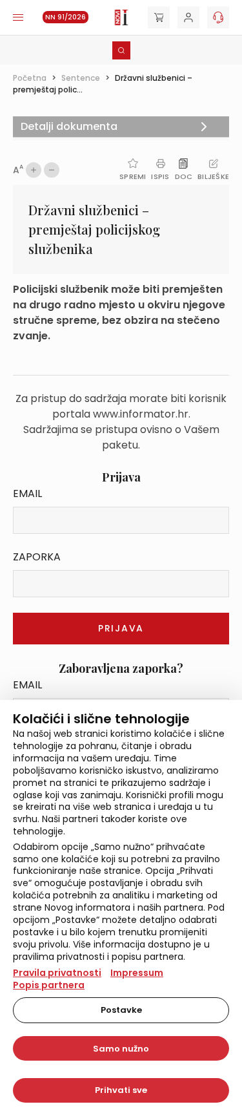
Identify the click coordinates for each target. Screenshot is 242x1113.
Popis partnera (49, 985)
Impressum (136, 972)
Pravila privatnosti (57, 972)
